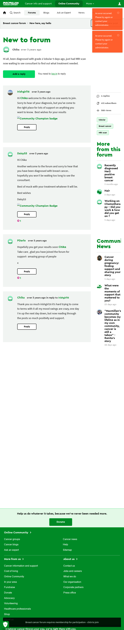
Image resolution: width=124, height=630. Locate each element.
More (89, 3)
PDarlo (21, 240)
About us (69, 559)
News (81, 13)
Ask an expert (11, 550)
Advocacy (9, 598)
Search (16, 13)
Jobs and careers (72, 571)
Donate (61, 522)
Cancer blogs (11, 544)
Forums (32, 13)
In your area (10, 582)
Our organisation (72, 582)
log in (54, 74)
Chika (15, 49)
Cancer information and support (21, 566)
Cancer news (70, 539)
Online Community (68, 3)
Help (65, 544)
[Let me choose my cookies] (5, 624)
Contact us (69, 566)
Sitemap (67, 550)
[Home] (11, 3)
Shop (7, 614)
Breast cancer (105, 126)
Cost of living (11, 571)
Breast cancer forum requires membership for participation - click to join (62, 622)
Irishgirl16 (23, 91)
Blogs (46, 13)
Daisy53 (22, 153)
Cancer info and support (38, 3)
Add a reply (19, 74)
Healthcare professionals (17, 609)
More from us (12, 559)
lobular (102, 120)
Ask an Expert (64, 13)
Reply (27, 127)
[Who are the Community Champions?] (37, 118)
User (119, 3)
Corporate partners (73, 587)
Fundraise (9, 587)
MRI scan (103, 133)
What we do (69, 576)
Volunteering (11, 603)
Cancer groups (12, 539)
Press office (69, 593)
